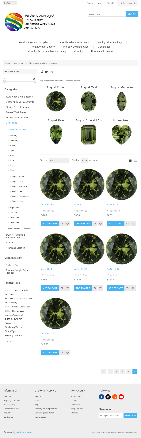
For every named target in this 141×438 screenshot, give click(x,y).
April (12, 150)
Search (132, 14)
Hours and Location (15, 248)
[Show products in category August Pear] (56, 134)
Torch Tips (10, 331)
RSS (114, 396)
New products (41, 417)
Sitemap (7, 396)
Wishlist (74, 413)
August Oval (17, 181)
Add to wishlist (67, 223)
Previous (103, 371)
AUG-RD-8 (112, 204)
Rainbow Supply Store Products (17, 271)
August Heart (17, 201)
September (15, 207)
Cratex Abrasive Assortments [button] (73, 42)
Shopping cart (77, 409)
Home (7, 63)
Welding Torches (13, 335)
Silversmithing (11, 323)
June (12, 160)
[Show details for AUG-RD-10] (89, 249)
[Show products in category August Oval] (89, 101)
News (37, 400)
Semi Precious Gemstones (19, 229)
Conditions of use (11, 409)
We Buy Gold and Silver (17, 117)
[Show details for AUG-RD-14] (56, 313)
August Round (18, 176)
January (13, 136)
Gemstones (11, 123)
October (13, 212)
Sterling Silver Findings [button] (109, 42)
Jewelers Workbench (14, 315)
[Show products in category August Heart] (121, 134)
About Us (8, 413)
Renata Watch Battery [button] (43, 46)
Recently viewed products (46, 409)
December (14, 222)
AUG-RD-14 (47, 333)
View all (10, 341)
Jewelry (9, 242)
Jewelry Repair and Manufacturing (15, 236)
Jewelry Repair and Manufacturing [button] (47, 51)
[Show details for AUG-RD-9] (56, 249)
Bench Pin (9, 294)
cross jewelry (11, 302)
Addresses (75, 404)
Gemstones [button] (104, 46)
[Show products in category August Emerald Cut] (89, 134)
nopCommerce (24, 432)
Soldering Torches (14, 327)
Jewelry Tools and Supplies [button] (33, 42)
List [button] (135, 160)
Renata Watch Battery (16, 112)
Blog (36, 404)
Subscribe (130, 415)
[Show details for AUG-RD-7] (89, 184)
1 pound (8, 290)
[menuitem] (33, 42)
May (12, 155)
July (11, 165)
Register (90, 3)
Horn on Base (18, 311)
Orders (74, 400)
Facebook (101, 396)
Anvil (17, 290)
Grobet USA (12, 265)
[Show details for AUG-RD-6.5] (56, 184)
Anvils (25, 290)
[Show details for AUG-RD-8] (121, 184)
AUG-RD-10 (80, 269)
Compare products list (44, 413)
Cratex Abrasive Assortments (20, 102)
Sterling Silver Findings (17, 107)
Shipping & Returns (12, 400)
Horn (7, 311)
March (12, 145)
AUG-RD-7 (79, 204)
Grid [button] (130, 160)
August (13, 170)
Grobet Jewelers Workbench (17, 307)
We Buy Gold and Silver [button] (76, 46)
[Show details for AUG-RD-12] (121, 249)
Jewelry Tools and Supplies (19, 97)
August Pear (17, 191)
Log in (100, 3)
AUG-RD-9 (46, 269)
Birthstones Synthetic (17, 129)
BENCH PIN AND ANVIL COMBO (19, 298)
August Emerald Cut (20, 196)
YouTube (121, 396)
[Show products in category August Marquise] (121, 101)
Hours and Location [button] (102, 51)
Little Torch (13, 319)
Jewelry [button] (78, 51)
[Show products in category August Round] (56, 101)
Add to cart (50, 223)
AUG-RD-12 (113, 269)
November (14, 217)
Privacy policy (9, 404)
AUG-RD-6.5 (47, 204)
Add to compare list (62, 223)
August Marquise (19, 186)
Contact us (8, 417)
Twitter (108, 396)
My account (76, 396)
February (14, 140)
